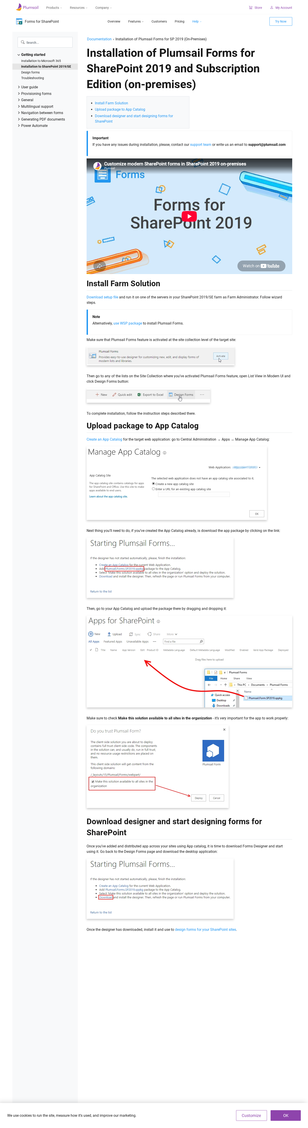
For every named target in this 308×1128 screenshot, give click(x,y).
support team (200, 144)
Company (102, 7)
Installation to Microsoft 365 (41, 61)
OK (285, 1115)
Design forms (30, 72)
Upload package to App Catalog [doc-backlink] (143, 425)
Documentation (99, 39)
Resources (77, 7)
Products (52, 7)
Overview (114, 21)
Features (134, 21)
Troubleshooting (32, 78)
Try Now (281, 21)
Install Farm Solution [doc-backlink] (123, 283)
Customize (251, 1115)
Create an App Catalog (104, 439)
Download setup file (102, 297)
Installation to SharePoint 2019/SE (46, 66)
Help (195, 21)
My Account (284, 7)
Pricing (179, 21)
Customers (159, 21)
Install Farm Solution (111, 103)
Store (258, 7)
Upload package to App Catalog (120, 109)
